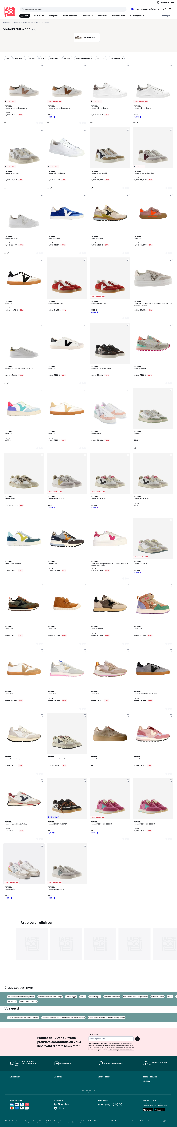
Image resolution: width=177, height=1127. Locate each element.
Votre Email (93, 1034)
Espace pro (166, 16)
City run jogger (71, 997)
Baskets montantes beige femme (135, 997)
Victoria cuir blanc (42, 23)
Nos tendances (87, 16)
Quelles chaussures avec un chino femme (23, 1018)
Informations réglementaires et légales (74, 1121)
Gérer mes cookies (20, 1123)
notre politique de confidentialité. (121, 1050)
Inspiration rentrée (69, 16)
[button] (170, 9)
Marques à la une (118, 16)
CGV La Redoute (9, 1121)
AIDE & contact (15, 1077)
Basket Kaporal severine (28, 1002)
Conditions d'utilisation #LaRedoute (141, 1121)
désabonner (118, 1048)
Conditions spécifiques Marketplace (26, 1121)
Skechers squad (94, 997)
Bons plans (53, 16)
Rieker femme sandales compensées (21, 997)
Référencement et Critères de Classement (50, 1121)
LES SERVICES (58, 1077)
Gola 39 (82, 997)
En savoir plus (162, 1105)
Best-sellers (102, 16)
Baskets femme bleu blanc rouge (50, 997)
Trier (7, 58)
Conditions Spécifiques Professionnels (98, 1121)
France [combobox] (167, 1121)
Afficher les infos (88, 1090)
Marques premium (137, 16)
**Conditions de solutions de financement (54, 1123)
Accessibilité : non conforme (75, 1123)
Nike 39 (169, 997)
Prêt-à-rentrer (38, 16)
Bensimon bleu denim (112, 997)
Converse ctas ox (157, 997)
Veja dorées (12, 1002)
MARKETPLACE (147, 1081)
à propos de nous (103, 1077)
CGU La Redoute (115, 1121)
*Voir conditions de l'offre (97, 1044)
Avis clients (126, 1121)
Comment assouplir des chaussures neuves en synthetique (63, 1018)
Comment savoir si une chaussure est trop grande (106, 1018)
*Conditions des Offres (33, 1123)
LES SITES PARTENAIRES (150, 1077)
